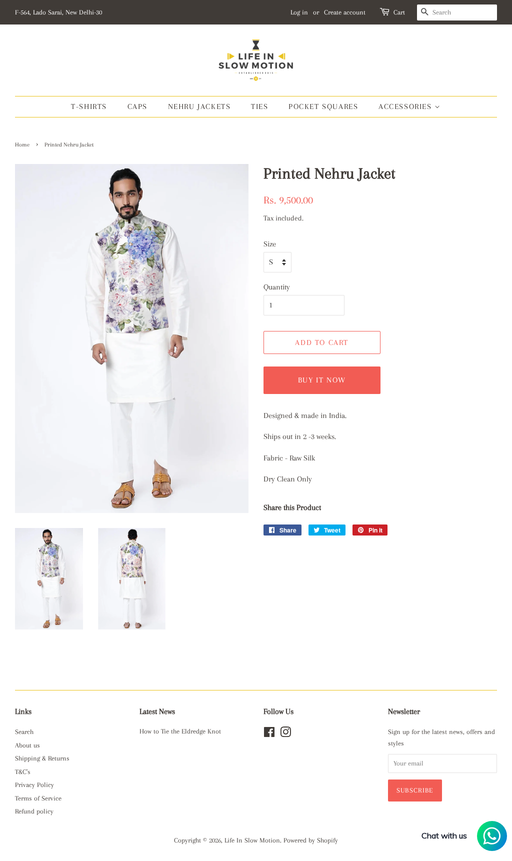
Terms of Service (38, 798)
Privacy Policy (34, 784)
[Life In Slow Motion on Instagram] (285, 734)
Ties (259, 106)
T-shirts (89, 106)
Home (22, 145)
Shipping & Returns (42, 758)
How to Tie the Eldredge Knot (180, 731)
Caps (138, 106)
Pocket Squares (323, 106)
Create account (345, 12)
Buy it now (322, 380)
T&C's (22, 772)
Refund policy (34, 811)
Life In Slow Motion (252, 840)
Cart (399, 12)
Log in (299, 12)
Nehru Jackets (199, 106)
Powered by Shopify (311, 840)
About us (27, 745)
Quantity (277, 287)
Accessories (406, 106)
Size (270, 244)
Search (24, 732)
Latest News (157, 711)
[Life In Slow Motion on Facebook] (269, 734)
